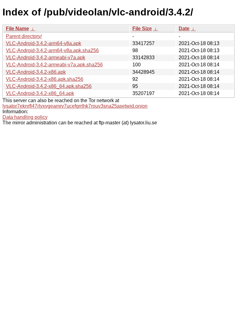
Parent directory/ (24, 36)
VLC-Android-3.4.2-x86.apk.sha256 (44, 79)
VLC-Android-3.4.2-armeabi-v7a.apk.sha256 (54, 64)
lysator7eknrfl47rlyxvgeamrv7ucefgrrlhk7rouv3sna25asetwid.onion (75, 106)
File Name (17, 28)
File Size (142, 28)
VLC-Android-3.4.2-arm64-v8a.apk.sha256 (52, 50)
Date (184, 28)
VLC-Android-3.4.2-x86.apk (36, 72)
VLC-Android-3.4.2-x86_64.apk (40, 93)
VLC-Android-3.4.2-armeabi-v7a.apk (45, 57)
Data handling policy (25, 117)
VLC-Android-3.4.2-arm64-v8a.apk (43, 43)
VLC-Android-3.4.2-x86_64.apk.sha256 (49, 86)
